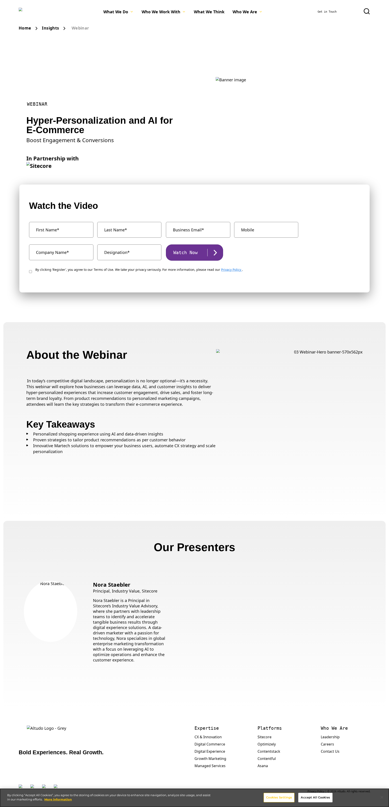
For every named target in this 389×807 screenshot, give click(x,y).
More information (58, 799)
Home (25, 28)
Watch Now (185, 252)
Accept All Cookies (315, 797)
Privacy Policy (231, 269)
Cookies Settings (279, 797)
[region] (194, 798)
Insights (50, 28)
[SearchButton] (366, 11)
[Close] (382, 797)
